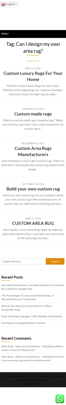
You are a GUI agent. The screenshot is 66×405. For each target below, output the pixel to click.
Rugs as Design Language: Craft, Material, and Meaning (31, 316)
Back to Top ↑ (33, 383)
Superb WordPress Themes (33, 379)
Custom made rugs (33, 113)
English (10, 4)
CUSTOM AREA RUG (33, 223)
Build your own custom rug (33, 188)
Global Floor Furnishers (33, 12)
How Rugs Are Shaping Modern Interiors (23, 322)
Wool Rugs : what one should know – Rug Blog (26, 346)
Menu (4, 33)
